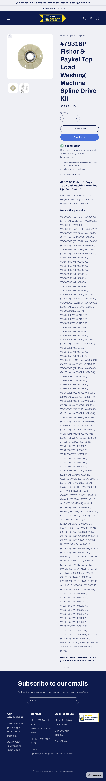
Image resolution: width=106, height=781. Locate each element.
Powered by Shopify (65, 771)
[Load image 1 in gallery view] (13, 88)
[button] (9, 18)
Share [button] (66, 667)
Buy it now (79, 137)
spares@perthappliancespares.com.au (52, 753)
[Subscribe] (76, 700)
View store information (70, 175)
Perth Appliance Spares (48, 771)
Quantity (64, 113)
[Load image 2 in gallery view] (24, 88)
